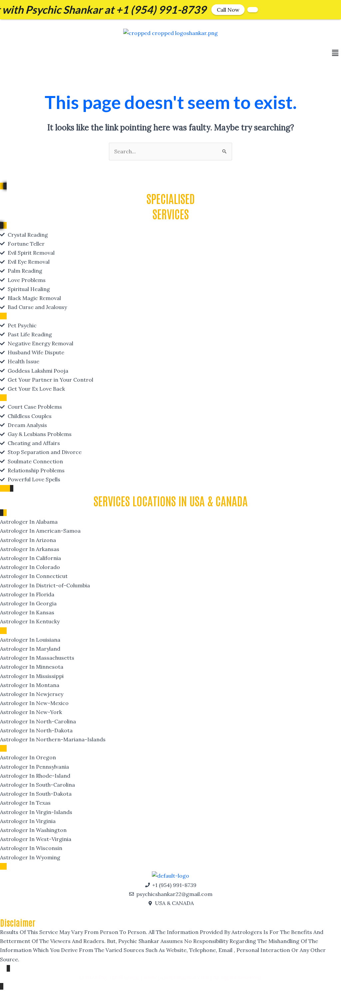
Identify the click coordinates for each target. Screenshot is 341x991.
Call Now (207, 9)
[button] (335, 53)
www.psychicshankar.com (176, 977)
